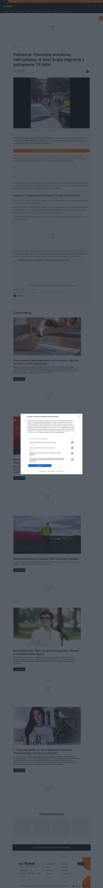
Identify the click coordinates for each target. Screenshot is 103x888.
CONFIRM (40, 465)
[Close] (79, 416)
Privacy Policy (60, 471)
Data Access (51, 471)
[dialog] (51, 444)
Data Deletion (42, 471)
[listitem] (51, 439)
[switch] (71, 442)
